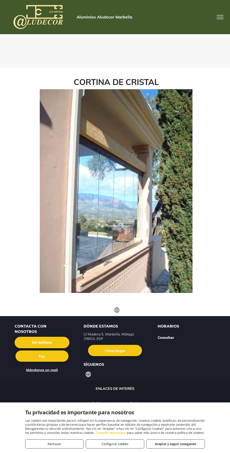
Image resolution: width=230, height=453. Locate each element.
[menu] (220, 17)
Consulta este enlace (110, 433)
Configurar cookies (115, 444)
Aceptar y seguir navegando (175, 444)
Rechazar (54, 444)
